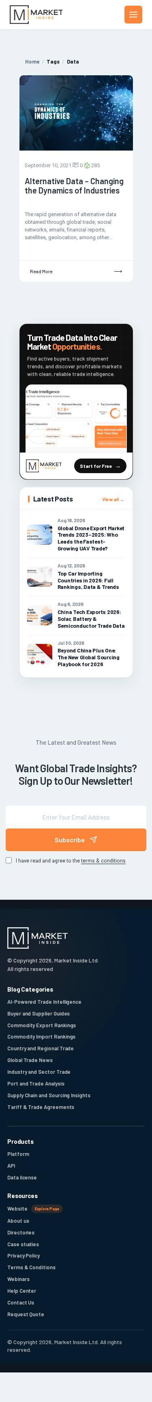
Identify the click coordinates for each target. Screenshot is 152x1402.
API (11, 1165)
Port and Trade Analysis (35, 1083)
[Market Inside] (36, 14)
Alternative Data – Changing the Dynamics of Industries (74, 185)
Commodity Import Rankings (41, 1036)
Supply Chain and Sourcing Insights (48, 1095)
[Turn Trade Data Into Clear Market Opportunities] (76, 418)
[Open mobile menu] (133, 14)
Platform (18, 1154)
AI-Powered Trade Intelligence (44, 1001)
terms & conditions (103, 860)
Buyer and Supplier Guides (38, 1013)
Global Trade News (30, 1060)
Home (32, 61)
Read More (41, 271)
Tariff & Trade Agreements (40, 1107)
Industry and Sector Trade (39, 1071)
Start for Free (96, 466)
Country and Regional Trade (40, 1048)
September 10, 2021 (48, 165)
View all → (113, 499)
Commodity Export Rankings (41, 1025)
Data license (22, 1177)
